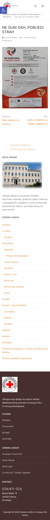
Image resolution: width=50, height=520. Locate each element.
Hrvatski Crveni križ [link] (12, 454)
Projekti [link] (8, 41)
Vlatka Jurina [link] (10, 38)
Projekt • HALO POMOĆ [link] (14, 305)
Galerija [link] (6, 330)
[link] (3, 10)
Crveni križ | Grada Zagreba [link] (16, 472)
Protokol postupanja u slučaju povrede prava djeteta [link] (25, 350)
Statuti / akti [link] (10, 274)
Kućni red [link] (8, 280)
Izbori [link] (7, 293)
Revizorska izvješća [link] (14, 286)
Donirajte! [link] (7, 342)
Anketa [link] (7, 317)
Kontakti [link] (8, 324)
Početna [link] (6, 225)
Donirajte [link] (6, 438)
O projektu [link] (9, 311)
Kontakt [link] (6, 336)
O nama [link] (6, 231)
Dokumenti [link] (7, 243)
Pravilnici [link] (8, 268)
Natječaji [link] (8, 249)
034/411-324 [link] (12, 489)
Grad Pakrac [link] (8, 460)
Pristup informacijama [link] (17, 255)
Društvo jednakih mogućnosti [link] (17, 358)
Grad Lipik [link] (7, 466)
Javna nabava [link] (11, 262)
